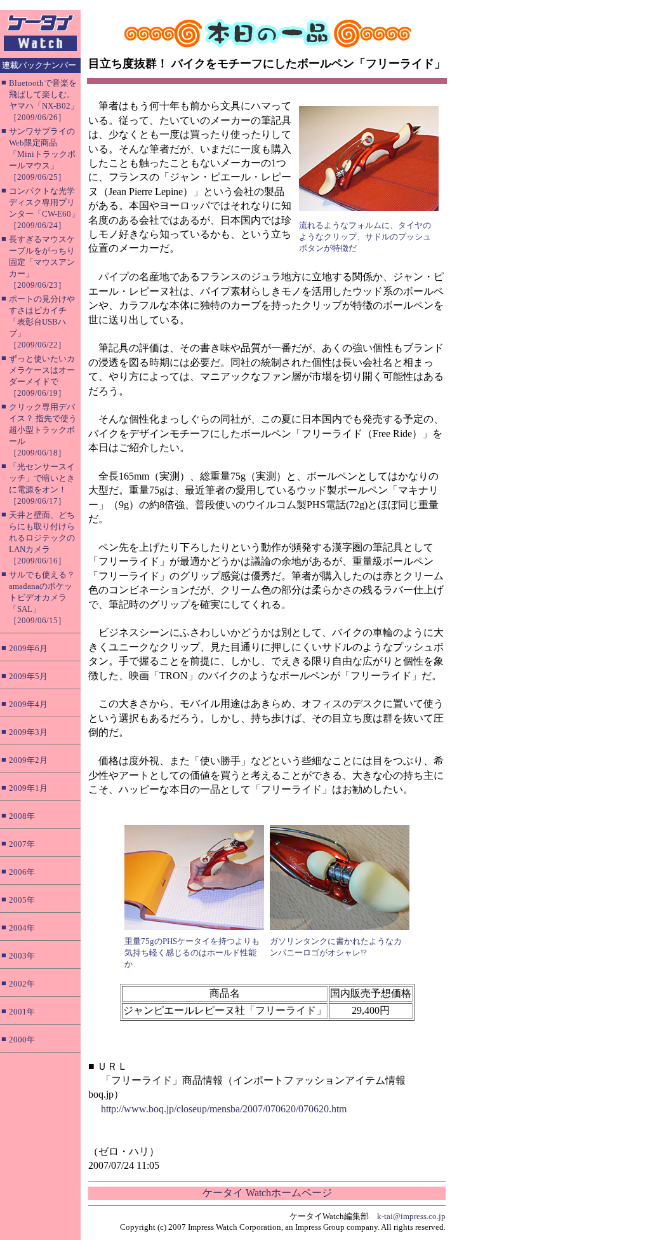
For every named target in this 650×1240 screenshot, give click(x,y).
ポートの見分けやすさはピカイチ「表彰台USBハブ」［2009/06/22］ (42, 321)
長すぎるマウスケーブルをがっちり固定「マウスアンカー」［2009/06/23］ (42, 262)
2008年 (22, 816)
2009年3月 (28, 732)
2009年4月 (28, 704)
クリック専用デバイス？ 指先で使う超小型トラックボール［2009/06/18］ (43, 429)
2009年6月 (28, 648)
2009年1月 (28, 788)
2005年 (22, 900)
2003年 (22, 955)
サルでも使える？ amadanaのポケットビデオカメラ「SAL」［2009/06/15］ (42, 597)
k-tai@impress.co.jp (411, 1216)
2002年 (22, 983)
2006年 (22, 872)
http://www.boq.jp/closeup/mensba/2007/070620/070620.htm (224, 1108)
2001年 (22, 1011)
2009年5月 (28, 676)
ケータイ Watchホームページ (267, 1192)
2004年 (22, 928)
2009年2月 (28, 760)
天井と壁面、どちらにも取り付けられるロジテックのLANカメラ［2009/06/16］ (42, 537)
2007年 (22, 844)
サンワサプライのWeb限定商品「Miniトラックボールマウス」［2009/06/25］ (42, 154)
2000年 (22, 1039)
